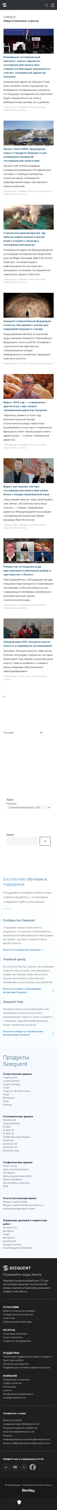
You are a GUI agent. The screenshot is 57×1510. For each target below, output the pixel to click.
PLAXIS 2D (8, 1130)
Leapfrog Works (11, 1081)
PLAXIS (7, 1126)
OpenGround (9, 1120)
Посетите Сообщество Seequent (21, 949)
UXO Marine (9, 1172)
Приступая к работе (13, 1360)
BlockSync (8, 1231)
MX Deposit (9, 1098)
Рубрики (12, 803)
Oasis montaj (25, 676)
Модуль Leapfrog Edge (15, 1201)
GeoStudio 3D (10, 1147)
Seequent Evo (10, 1227)
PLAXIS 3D (8, 1133)
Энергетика (9, 1318)
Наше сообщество (12, 1337)
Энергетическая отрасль (15, 110)
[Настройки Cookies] (19, 1502)
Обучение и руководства (16, 1364)
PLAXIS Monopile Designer (16, 1137)
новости (7, 1390)
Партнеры (23, 363)
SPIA (5, 1186)
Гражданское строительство (18, 1314)
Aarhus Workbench (13, 1179)
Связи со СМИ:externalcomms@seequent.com (26, 1443)
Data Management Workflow (17, 1248)
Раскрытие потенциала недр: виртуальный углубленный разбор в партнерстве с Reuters (27, 570)
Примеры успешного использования (35, 191)
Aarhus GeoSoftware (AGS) (17, 1176)
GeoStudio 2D (10, 1143)
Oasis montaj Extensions (16, 1169)
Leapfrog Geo (10, 1077)
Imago (6, 1094)
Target (6, 1087)
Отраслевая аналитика (15, 1334)
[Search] (45, 841)
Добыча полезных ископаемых (19, 1311)
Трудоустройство (12, 1383)
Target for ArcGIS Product (16, 1091)
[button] (23, 732)
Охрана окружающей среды (17, 1322)
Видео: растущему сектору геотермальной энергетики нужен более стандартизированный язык (26, 490)
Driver (6, 1101)
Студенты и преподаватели (17, 1341)
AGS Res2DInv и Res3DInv (16, 1183)
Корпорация (9, 1387)
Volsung (7, 1104)
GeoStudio (8, 1140)
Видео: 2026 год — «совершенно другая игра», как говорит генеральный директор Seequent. (25, 406)
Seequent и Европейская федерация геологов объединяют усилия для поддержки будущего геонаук (27, 325)
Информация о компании (16, 1379)
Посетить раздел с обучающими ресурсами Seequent (22, 990)
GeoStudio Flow (11, 1150)
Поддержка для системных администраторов (26, 1367)
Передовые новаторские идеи (31, 107)
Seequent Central (12, 1244)
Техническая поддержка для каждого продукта (27, 1356)
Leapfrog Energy (11, 1084)
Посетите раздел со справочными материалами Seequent (23, 1033)
